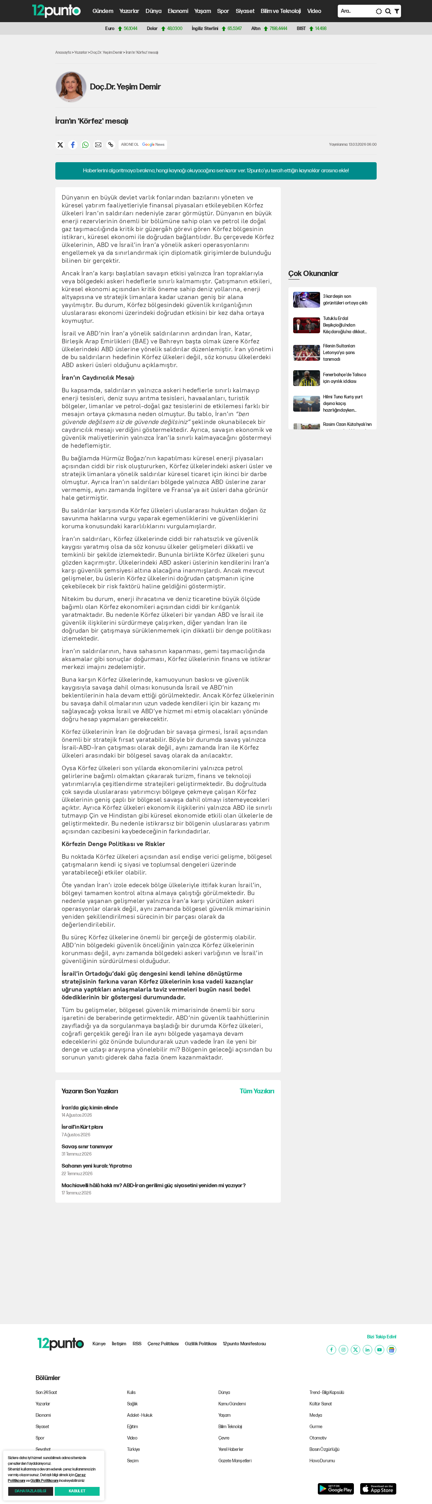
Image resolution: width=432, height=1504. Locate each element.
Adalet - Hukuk (140, 1415)
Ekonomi (178, 11)
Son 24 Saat (46, 1392)
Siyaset (245, 11)
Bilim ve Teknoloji (281, 11)
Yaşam (202, 11)
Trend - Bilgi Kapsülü (327, 1392)
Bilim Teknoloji (230, 1426)
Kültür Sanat (321, 1404)
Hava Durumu (322, 1461)
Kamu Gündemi (232, 1404)
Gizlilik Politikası (201, 1344)
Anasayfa (63, 52)
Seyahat (43, 1449)
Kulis (131, 1392)
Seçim (133, 1461)
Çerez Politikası (163, 1344)
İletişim (119, 1344)
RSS (137, 1344)
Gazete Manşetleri (235, 1461)
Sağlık (132, 1404)
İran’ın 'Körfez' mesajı (142, 52)
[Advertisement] (25, 137)
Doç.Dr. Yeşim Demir (106, 52)
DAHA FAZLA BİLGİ (30, 1491)
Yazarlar (130, 11)
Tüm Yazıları (257, 1091)
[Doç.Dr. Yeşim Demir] (71, 87)
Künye (99, 1344)
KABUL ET (77, 1491)
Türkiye (133, 1449)
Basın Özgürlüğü (324, 1449)
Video (314, 11)
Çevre (224, 1438)
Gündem (103, 11)
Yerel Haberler (231, 1449)
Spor (223, 11)
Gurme (316, 1426)
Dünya (154, 11)
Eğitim (132, 1426)
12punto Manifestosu (244, 1344)
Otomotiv (318, 1438)
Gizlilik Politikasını (44, 1480)
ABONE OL (130, 144)
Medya (316, 1415)
